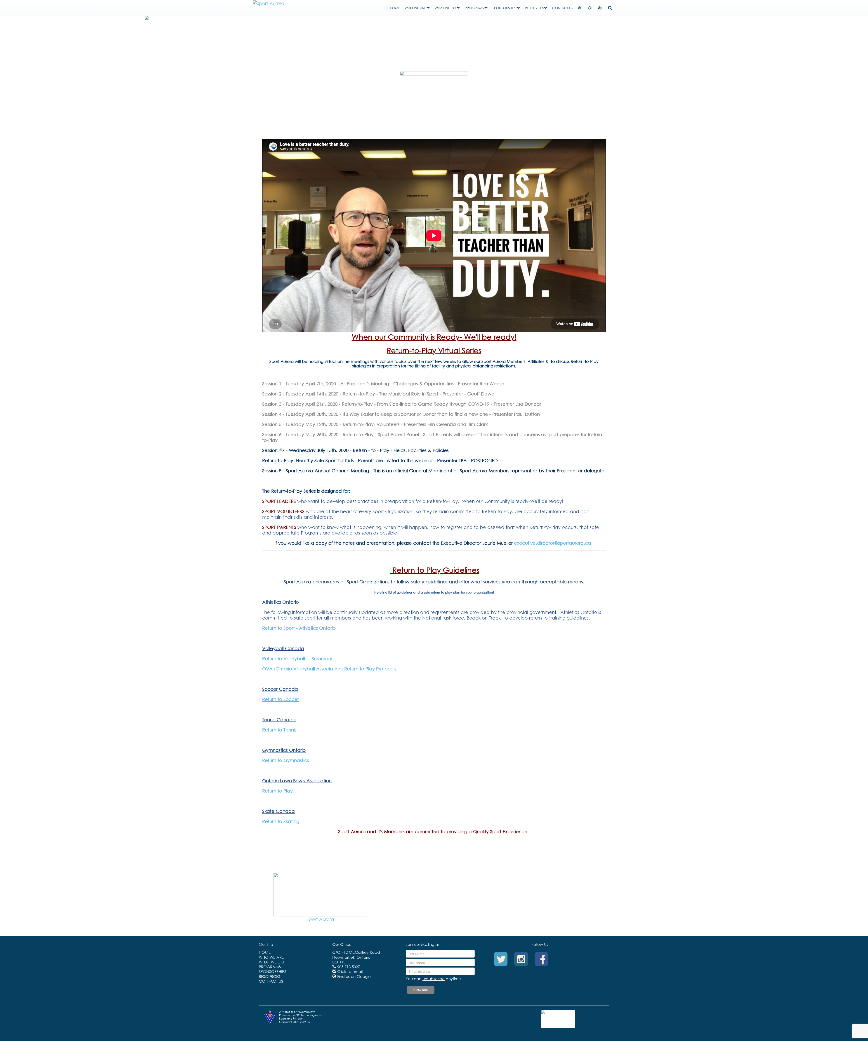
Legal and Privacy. (291, 1018)
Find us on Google (354, 976)
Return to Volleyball (283, 658)
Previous (137, 41)
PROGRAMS (474, 8)
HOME (395, 8)
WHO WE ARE (415, 8)
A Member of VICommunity (297, 1012)
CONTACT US (562, 8)
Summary (322, 658)
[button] (428, 8)
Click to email (350, 971)
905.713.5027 (348, 966)
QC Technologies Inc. (309, 1015)
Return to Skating (280, 821)
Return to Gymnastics (285, 760)
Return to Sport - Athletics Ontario (299, 628)
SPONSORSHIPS (504, 8)
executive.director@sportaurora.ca (553, 543)
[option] (320, 900)
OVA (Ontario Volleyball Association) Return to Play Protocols (332, 668)
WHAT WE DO (445, 8)
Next (730, 41)
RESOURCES (534, 8)
